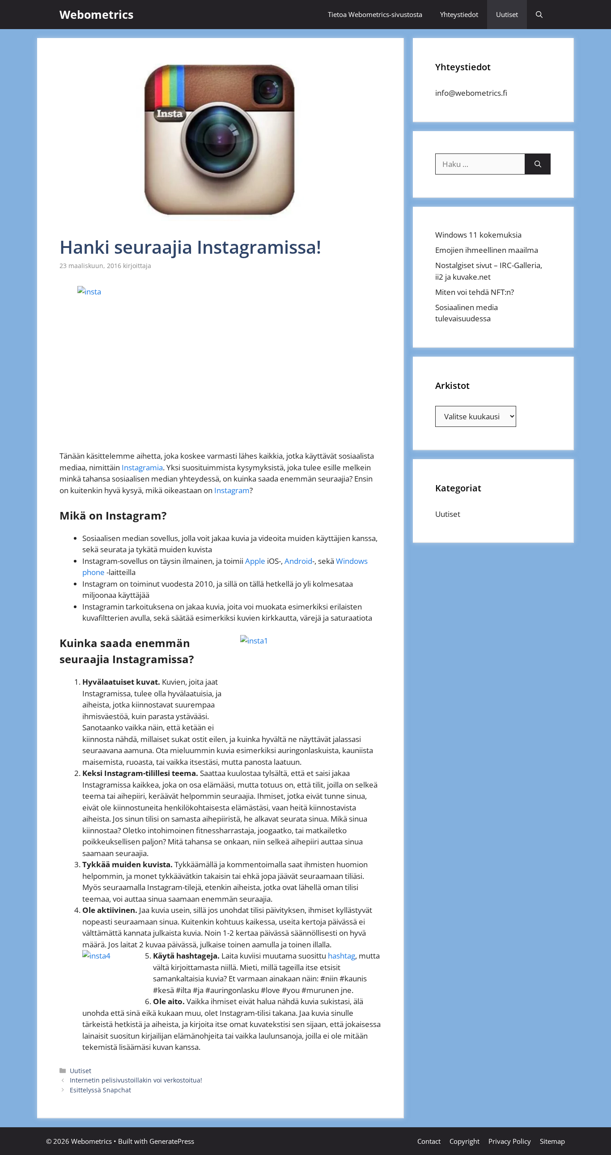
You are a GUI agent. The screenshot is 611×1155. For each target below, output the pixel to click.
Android (298, 561)
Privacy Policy (509, 1141)
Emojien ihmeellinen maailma (486, 250)
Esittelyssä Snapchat (100, 1090)
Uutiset (507, 14)
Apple (255, 561)
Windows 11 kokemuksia (478, 235)
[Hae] (538, 164)
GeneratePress (171, 1141)
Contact (429, 1141)
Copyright (464, 1141)
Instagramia (142, 467)
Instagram (232, 490)
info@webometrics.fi (471, 93)
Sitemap (552, 1141)
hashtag (341, 955)
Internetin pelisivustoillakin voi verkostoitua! (136, 1080)
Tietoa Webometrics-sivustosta (375, 14)
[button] (539, 14)
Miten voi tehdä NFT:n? (474, 292)
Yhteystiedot (459, 14)
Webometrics (96, 14)
